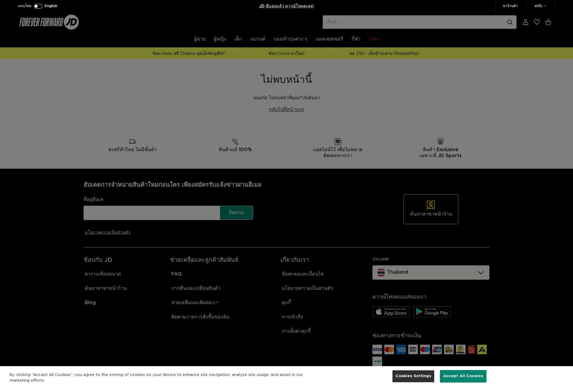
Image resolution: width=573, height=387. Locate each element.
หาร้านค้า (510, 6)
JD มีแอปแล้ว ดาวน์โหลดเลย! (286, 6)
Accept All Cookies (463, 376)
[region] (286, 376)
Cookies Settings (413, 376)
